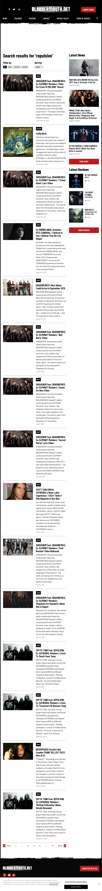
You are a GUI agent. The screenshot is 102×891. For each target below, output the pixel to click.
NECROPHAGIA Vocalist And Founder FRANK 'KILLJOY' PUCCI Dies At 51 (50, 752)
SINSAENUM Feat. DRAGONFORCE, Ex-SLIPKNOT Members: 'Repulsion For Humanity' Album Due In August (51, 602)
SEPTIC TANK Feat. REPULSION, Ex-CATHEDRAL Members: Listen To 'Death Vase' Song (51, 653)
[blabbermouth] (51, 11)
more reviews (84, 230)
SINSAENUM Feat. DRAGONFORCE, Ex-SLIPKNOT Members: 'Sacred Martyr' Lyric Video (51, 440)
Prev (9, 846)
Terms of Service (83, 18)
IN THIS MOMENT (91, 175)
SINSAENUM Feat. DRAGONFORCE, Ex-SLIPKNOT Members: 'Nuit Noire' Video (51, 334)
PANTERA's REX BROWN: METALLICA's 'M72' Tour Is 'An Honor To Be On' (83, 81)
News (5, 18)
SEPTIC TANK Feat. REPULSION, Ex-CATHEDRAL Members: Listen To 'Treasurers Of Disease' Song (51, 702)
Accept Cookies (76, 887)
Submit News (88, 9)
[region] (51, 884)
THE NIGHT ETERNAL (89, 193)
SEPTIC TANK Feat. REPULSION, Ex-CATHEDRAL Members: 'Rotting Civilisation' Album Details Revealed (50, 803)
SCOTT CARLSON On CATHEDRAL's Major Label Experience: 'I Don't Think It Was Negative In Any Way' (49, 494)
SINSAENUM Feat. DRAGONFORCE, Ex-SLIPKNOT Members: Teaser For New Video (51, 387)
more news (83, 161)
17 (52, 846)
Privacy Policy (63, 18)
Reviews (32, 18)
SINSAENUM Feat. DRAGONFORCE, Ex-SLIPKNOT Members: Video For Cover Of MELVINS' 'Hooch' (51, 83)
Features (18, 18)
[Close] (99, 884)
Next (60, 846)
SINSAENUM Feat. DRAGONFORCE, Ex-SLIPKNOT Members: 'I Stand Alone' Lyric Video (51, 180)
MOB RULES (89, 209)
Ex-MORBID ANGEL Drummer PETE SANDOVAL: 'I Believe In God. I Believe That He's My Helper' (49, 234)
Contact (46, 18)
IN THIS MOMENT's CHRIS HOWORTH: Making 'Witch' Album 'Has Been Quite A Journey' (83, 148)
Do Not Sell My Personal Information (76, 882)
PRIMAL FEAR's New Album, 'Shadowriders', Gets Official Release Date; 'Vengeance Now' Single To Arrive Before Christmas (83, 114)
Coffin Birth (41, 133)
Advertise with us (89, 868)
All (5, 67)
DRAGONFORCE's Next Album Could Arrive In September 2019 (50, 287)
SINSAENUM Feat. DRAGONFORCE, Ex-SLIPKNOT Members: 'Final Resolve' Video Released (51, 548)
